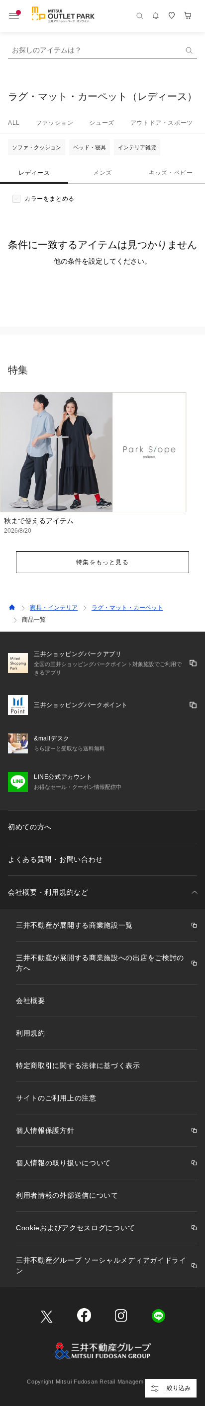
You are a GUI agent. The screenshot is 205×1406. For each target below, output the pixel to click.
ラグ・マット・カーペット (127, 607)
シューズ (101, 122)
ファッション (55, 122)
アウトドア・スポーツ (161, 122)
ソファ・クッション (36, 147)
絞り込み (179, 1388)
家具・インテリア (54, 607)
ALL (14, 122)
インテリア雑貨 (137, 147)
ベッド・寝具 (89, 147)
